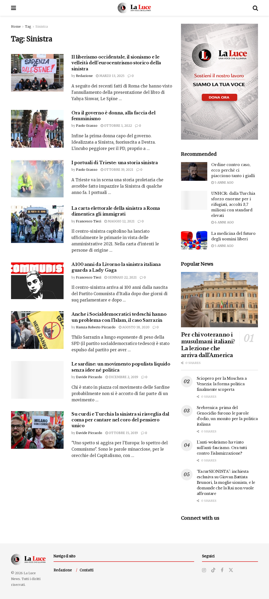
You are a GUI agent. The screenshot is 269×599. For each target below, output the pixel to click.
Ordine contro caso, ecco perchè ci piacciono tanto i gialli (233, 170)
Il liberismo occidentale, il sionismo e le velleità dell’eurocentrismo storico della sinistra (116, 62)
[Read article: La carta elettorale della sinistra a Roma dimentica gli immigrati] (37, 224)
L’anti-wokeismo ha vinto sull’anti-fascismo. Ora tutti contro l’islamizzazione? (222, 448)
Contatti (87, 570)
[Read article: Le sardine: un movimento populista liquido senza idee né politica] (37, 380)
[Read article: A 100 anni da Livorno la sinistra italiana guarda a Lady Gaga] (37, 280)
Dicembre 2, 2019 (123, 377)
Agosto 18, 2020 (135, 327)
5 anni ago (224, 182)
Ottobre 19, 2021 (118, 170)
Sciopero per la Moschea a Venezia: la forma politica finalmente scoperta (222, 384)
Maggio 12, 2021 (120, 221)
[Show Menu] (13, 8)
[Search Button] (255, 8)
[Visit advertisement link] (219, 82)
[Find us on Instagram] (204, 570)
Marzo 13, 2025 (112, 76)
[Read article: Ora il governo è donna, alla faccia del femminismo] (37, 129)
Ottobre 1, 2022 (117, 126)
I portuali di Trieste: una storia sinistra (114, 162)
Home (16, 26)
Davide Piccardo (89, 377)
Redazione (84, 76)
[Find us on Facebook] (222, 570)
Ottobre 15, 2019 (123, 433)
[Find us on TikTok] (213, 570)
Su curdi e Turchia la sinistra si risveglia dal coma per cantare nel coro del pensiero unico (120, 419)
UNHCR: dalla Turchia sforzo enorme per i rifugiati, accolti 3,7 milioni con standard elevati (233, 204)
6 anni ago (224, 222)
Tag (28, 26)
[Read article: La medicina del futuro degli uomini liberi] (194, 240)
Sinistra (41, 26)
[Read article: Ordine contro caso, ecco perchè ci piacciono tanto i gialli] (194, 171)
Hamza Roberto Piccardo (96, 327)
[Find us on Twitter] (231, 570)
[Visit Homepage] (134, 8)
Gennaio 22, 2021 (122, 277)
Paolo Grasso (86, 126)
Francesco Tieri (88, 221)
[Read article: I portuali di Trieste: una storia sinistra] (37, 178)
